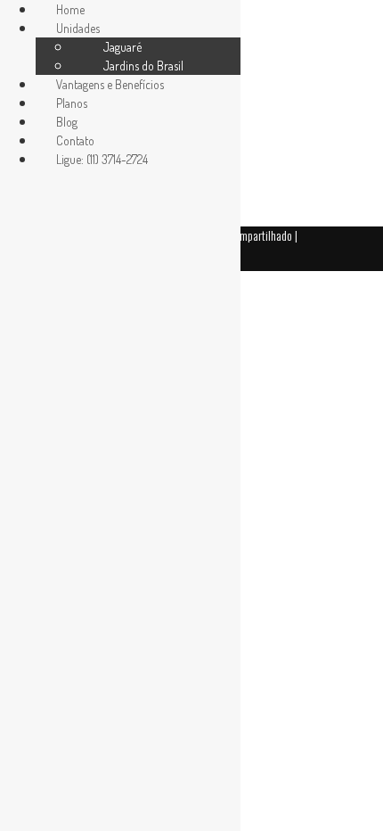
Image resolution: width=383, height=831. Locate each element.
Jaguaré (122, 46)
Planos (71, 103)
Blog (66, 121)
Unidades (78, 28)
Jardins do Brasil (143, 65)
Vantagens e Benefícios (110, 84)
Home (70, 9)
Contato (75, 140)
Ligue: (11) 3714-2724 (102, 159)
